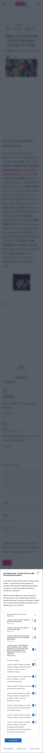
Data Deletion (8, 749)
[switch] (34, 620)
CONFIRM (13, 740)
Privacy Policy (34, 749)
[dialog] (21, 661)
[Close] (38, 573)
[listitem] (21, 615)
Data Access (21, 749)
